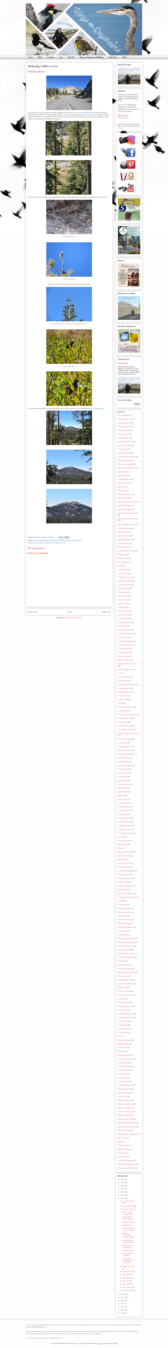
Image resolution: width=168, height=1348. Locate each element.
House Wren (122, 788)
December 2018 (128, 1201)
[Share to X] (64, 537)
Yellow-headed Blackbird (127, 1164)
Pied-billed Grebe (124, 920)
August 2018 (127, 1271)
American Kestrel (124, 445)
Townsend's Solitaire (125, 1059)
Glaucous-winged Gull (126, 707)
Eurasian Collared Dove (126, 684)
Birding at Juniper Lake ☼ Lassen (128, 1229)
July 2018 (126, 1274)
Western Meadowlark (125, 1104)
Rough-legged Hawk (125, 980)
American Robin (123, 453)
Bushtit (120, 566)
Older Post (106, 612)
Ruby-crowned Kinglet (126, 984)
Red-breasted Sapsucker (127, 942)
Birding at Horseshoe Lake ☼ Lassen (128, 1235)
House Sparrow (123, 784)
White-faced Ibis (124, 1130)
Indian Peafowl (123, 792)
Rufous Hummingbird (125, 995)
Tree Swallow (123, 1063)
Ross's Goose (123, 976)
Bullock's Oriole (123, 558)
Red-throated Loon (125, 953)
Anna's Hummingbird (125, 464)
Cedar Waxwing (123, 611)
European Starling (124, 688)
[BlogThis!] (62, 537)
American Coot (123, 430)
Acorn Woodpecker (125, 419)
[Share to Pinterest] (68, 537)
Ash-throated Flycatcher (126, 468)
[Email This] (59, 537)
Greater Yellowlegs (125, 739)
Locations (50, 57)
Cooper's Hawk (123, 656)
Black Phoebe (123, 498)
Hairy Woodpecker (124, 750)
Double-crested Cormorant (127, 664)
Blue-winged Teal (124, 536)
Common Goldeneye (125, 634)
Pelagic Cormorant (124, 908)
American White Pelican (126, 457)
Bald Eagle (122, 472)
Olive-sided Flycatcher (126, 893)
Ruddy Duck (122, 987)
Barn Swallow (123, 475)
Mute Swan (122, 859)
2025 (122, 1182)
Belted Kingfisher (124, 479)
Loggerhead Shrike (125, 825)
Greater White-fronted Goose (128, 733)
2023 (122, 1189)
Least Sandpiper (124, 807)
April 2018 (126, 1284)
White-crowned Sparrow (74, 540)
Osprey (120, 901)
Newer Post (32, 612)
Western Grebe (123, 1093)
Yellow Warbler (123, 1157)
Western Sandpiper (125, 1108)
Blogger (115, 1343)
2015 (122, 1300)
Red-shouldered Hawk (126, 946)
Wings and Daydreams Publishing (91, 57)
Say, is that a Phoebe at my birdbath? (128, 1260)
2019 (122, 1195)
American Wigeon (124, 460)
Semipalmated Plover (125, 1014)
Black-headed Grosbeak (126, 524)
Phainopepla (122, 916)
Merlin (120, 848)
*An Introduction (123, 415)
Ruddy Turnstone (124, 991)
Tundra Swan (123, 1078)
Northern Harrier (124, 867)
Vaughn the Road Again (95, 408)
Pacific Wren (122, 905)
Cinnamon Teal (123, 615)
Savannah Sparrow (125, 1006)
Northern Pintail (123, 874)
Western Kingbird (124, 1100)
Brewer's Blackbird (124, 539)
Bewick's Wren (123, 483)
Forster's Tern (123, 696)
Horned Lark (122, 777)
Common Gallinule (124, 630)
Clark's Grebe (123, 619)
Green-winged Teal (125, 747)
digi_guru (101, 1343)
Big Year (121, 487)
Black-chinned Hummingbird (128, 513)
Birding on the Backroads (127, 1246)
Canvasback (122, 592)
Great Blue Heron (124, 718)
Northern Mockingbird (126, 871)
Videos (124, 57)
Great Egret (122, 722)
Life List (71, 57)
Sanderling (122, 999)
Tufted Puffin (122, 1074)
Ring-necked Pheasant (126, 972)
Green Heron (122, 743)
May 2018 (126, 1281)
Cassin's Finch (123, 600)
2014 (122, 1304)
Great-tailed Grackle (125, 730)
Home (30, 57)
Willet (120, 1142)
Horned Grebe (123, 773)
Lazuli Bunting (123, 803)
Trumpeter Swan (124, 1070)
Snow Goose (122, 1021)
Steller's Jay (122, 1047)
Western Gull (122, 1096)
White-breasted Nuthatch (127, 1123)
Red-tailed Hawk (124, 950)
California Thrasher (125, 581)
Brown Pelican (123, 547)
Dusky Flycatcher (124, 677)
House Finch (122, 780)
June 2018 (126, 1278)
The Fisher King (127, 1250)
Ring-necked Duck (124, 969)
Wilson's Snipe (123, 1145)
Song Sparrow (123, 1029)
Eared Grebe (122, 681)
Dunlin (120, 673)
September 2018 (128, 1266)
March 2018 (127, 1287)
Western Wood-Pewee (126, 1119)
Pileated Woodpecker (125, 927)
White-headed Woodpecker (128, 1134)
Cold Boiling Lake (101, 197)
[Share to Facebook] (66, 537)
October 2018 (127, 1209)
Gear (61, 57)
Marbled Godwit (123, 841)
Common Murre (123, 649)
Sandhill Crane (123, 1002)
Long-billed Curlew (124, 829)
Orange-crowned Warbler (127, 897)
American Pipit (123, 449)
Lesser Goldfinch (124, 810)
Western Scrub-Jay (125, 1111)
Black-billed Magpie (125, 509)
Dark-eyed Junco (124, 660)
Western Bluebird (124, 1089)
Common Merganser (125, 641)
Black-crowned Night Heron (128, 519)
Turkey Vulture (123, 1081)
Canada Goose (123, 588)
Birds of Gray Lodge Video (127, 1213)
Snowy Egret (122, 1025)
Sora (119, 1036)
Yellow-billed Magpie (125, 1160)
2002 (122, 1313)
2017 (122, 1294)
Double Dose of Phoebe (127, 1254)
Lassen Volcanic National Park (83, 112)
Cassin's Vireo (123, 603)
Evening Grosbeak (124, 692)
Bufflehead (122, 554)
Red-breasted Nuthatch (57, 540)
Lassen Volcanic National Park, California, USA (49, 543)
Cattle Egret (122, 607)
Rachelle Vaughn (123, 118)
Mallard (120, 837)
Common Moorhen (125, 645)
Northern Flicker (124, 863)
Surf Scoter (122, 1051)
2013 (122, 1307)
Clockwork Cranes (128, 1222)
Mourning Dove (123, 856)
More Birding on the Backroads (128, 1241)
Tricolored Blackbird (125, 1066)
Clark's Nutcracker (124, 622)
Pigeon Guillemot (124, 923)
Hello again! (123, 363)
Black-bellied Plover (125, 506)
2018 (122, 1198)
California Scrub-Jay (125, 577)
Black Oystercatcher (125, 494)
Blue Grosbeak (123, 532)
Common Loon (123, 637)
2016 (122, 1297)
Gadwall (121, 703)
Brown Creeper (123, 543)
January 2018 (127, 1290)
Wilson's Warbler (124, 1149)
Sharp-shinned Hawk (125, 1017)
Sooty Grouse (123, 1032)
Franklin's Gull (123, 699)
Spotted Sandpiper (124, 1040)
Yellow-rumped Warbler (126, 1168)
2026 (122, 1179)
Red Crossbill (123, 935)
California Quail (123, 573)
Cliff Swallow (122, 626)
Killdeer (120, 795)
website (120, 128)
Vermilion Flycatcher (125, 1085)
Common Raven (124, 652)
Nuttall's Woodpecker (125, 886)
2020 (122, 1192)
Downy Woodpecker (125, 669)
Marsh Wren (122, 844)
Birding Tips (122, 490)
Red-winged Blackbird (126, 957)
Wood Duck (122, 1153)
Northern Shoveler (124, 878)
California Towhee (124, 585)
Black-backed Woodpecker (127, 502)
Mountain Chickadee (125, 852)
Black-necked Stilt (124, 528)
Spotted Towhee (124, 1044)
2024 (122, 1186)
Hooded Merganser (125, 765)
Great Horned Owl (124, 726)
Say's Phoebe (123, 1010)
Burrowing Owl (123, 562)
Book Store (112, 57)
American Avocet (124, 423)
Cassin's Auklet (123, 596)
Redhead (121, 961)
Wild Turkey (122, 1138)
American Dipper (124, 438)
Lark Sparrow (123, 799)
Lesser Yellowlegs (124, 818)
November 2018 (128, 1206)
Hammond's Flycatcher (126, 754)
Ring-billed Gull (123, 965)
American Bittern (124, 426)
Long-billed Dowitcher (126, 833)
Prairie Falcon (123, 931)
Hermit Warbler (123, 762)
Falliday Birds (127, 1225)
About (40, 57)
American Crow (123, 434)
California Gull (123, 570)
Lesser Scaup (123, 814)
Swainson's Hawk (124, 1055)
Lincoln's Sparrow (124, 822)
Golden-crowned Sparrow (41, 540)
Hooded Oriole (123, 769)
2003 (122, 1310)
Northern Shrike (123, 882)
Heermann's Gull (124, 758)
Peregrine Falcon (124, 912)
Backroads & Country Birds (127, 1218)
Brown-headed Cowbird (126, 551)
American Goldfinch (125, 441)
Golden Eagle (123, 711)
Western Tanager (124, 1115)
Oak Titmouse (123, 889)
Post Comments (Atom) (74, 618)
